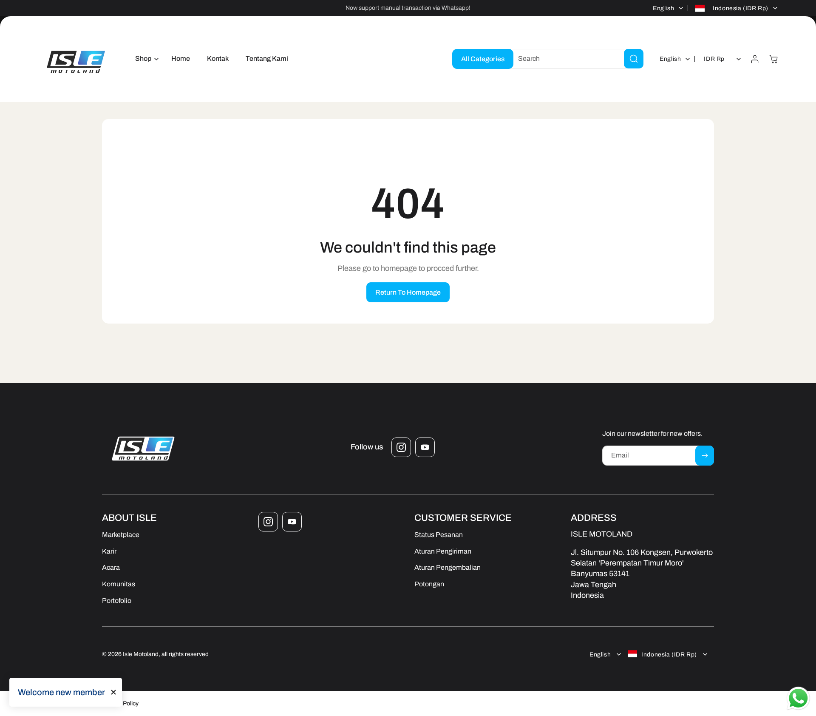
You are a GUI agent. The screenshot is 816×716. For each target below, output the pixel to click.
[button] (145, 58)
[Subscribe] (704, 456)
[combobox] (574, 58)
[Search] (633, 58)
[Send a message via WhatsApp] (798, 698)
